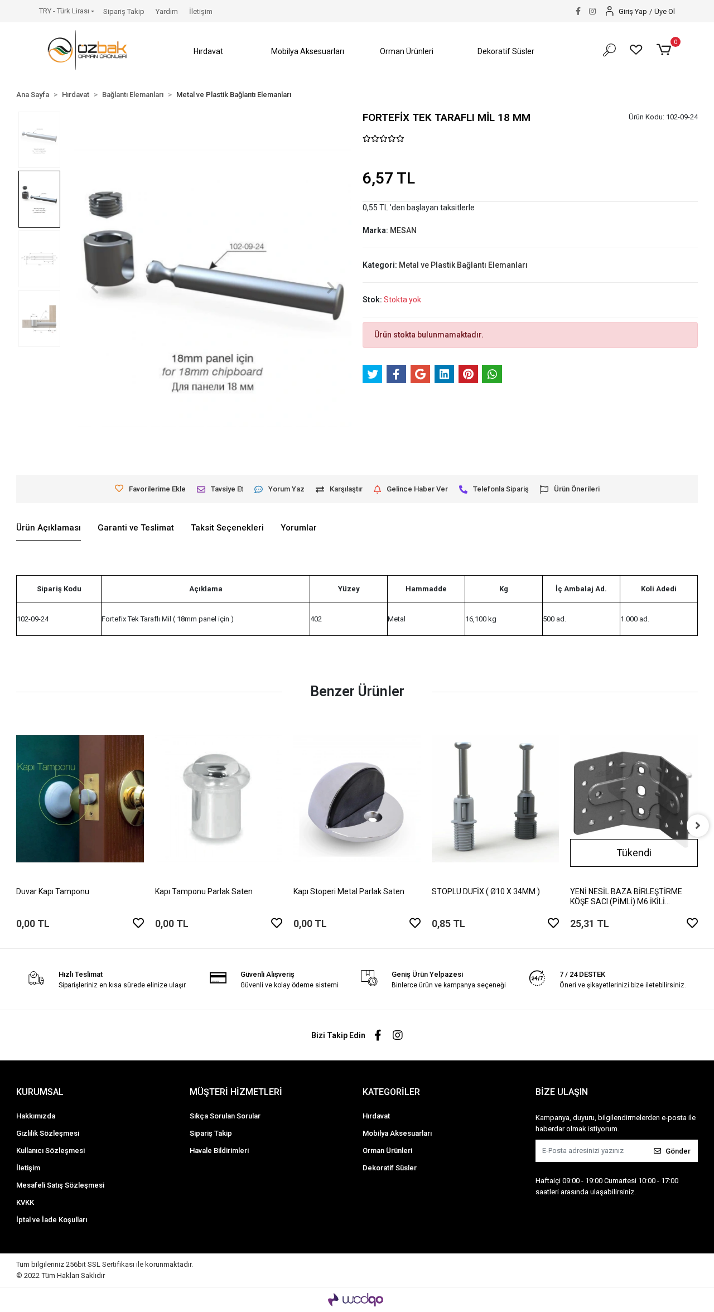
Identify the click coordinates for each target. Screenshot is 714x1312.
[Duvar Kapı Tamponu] (79, 799)
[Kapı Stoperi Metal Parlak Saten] (357, 799)
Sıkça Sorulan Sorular (225, 1116)
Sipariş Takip (123, 11)
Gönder (678, 1151)
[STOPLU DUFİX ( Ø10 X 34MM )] (495, 799)
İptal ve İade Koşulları (51, 1219)
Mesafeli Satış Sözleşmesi (60, 1185)
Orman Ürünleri (387, 1150)
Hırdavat (376, 1116)
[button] (208, 51)
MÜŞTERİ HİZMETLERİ (236, 1092)
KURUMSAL (40, 1092)
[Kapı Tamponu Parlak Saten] (218, 799)
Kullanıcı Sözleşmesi (50, 1150)
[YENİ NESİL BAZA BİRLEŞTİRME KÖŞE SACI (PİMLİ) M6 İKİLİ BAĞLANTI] (633, 799)
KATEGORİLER (391, 1092)
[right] (698, 825)
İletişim (201, 11)
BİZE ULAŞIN (562, 1092)
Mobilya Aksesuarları (397, 1133)
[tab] (48, 528)
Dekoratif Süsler (390, 1168)
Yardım (167, 11)
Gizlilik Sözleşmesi (47, 1133)
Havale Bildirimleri (219, 1150)
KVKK (25, 1202)
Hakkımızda (35, 1116)
